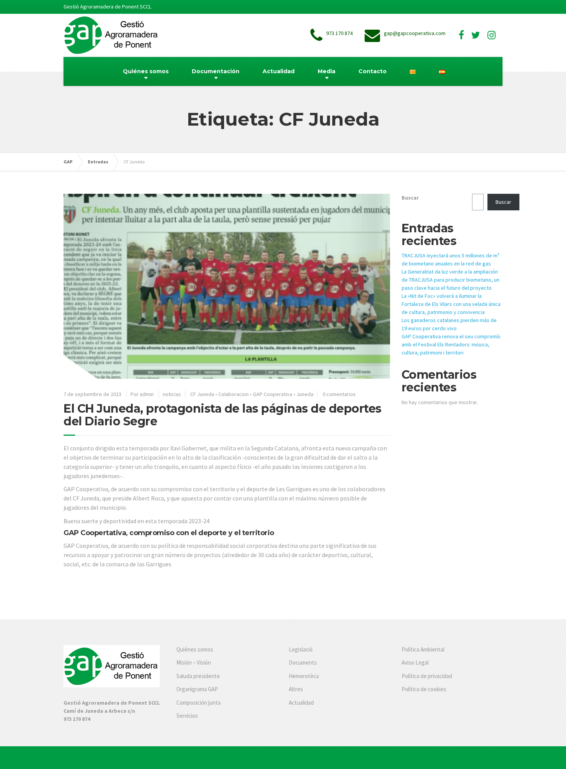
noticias (172, 394)
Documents (303, 662)
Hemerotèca (304, 676)
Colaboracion (233, 394)
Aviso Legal (415, 662)
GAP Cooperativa (272, 394)
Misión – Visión (193, 662)
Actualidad (279, 71)
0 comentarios (339, 394)
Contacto (372, 71)
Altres (296, 689)
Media (326, 71)
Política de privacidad (427, 676)
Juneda (304, 394)
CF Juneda (202, 394)
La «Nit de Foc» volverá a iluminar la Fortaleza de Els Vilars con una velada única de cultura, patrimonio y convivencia (451, 304)
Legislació (301, 649)
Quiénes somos (146, 71)
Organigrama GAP (197, 689)
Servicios (187, 715)
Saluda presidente (198, 676)
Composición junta (198, 702)
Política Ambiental (423, 649)
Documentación (215, 71)
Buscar (410, 197)
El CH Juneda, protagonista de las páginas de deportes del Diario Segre (223, 414)
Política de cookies (424, 689)
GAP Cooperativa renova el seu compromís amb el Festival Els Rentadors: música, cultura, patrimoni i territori (451, 344)
